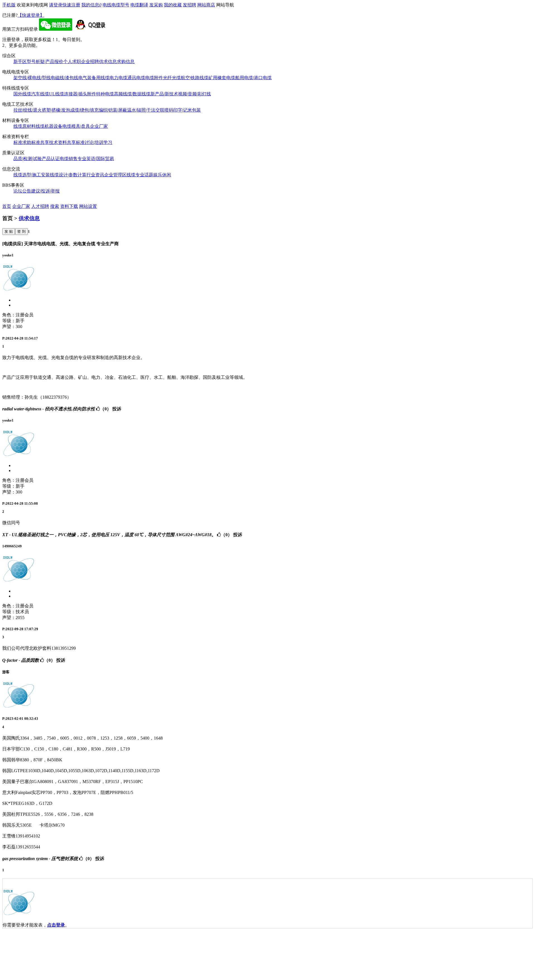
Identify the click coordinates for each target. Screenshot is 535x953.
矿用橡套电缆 (221, 77)
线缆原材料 (24, 126)
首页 (6, 206)
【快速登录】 (31, 15)
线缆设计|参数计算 (68, 174)
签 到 (21, 231)
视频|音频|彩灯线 (194, 94)
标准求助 (22, 142)
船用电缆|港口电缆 (253, 77)
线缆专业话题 (140, 174)
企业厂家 (99, 126)
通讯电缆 (136, 77)
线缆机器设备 (49, 126)
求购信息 (126, 61)
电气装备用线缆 (94, 77)
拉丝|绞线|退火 (27, 110)
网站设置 (88, 206)
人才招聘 (40, 206)
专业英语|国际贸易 (95, 158)
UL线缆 (56, 94)
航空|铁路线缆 (194, 77)
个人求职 (72, 61)
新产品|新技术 (164, 94)
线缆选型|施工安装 (31, 174)
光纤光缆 (172, 77)
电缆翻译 (139, 5)
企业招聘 (90, 61)
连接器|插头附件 (80, 94)
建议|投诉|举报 (45, 191)
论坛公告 (22, 191)
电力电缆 (118, 77)
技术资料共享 (62, 142)
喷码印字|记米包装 (182, 110)
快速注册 (71, 5)
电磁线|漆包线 (64, 77)
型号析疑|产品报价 (45, 61)
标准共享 (40, 142)
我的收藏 (173, 5)
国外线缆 (22, 94)
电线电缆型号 (116, 5)
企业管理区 (115, 174)
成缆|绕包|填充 (84, 110)
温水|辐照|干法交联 (145, 110)
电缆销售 (68, 158)
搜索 (54, 206)
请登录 (55, 5)
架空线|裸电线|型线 (32, 77)
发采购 (156, 5)
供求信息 (108, 61)
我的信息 (91, 5)
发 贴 (8, 231)
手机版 (9, 5)
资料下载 (69, 206)
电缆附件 (154, 77)
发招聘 (189, 5)
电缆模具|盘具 (76, 126)
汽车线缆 (40, 94)
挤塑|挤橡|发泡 (56, 110)
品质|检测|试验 (27, 158)
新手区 (20, 61)
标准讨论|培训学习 (94, 142)
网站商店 (206, 5)
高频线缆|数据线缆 (132, 94)
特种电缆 (105, 94)
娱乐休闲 (162, 174)
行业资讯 (95, 174)
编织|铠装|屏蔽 (113, 110)
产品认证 (51, 158)
